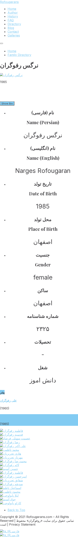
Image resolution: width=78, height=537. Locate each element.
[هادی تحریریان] (10, 453)
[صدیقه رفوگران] (11, 484)
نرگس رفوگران (9, 416)
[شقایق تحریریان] (11, 480)
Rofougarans (9, 2)
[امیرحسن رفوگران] (13, 476)
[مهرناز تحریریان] (11, 457)
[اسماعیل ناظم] (10, 488)
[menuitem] (12, 9)
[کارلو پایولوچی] (10, 503)
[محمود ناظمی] (10, 492)
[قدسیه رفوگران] (11, 434)
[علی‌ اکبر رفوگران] (13, 446)
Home (12, 51)
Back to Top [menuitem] (16, 510)
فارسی (14, 531)
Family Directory (19, 55)
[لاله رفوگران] (9, 465)
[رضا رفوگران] (10, 442)
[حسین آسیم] (9, 469)
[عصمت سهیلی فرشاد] (15, 438)
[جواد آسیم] (8, 499)
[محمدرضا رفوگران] (13, 461)
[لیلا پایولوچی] (9, 495)
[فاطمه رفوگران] (11, 431)
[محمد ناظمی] (9, 450)
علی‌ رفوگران (8, 400)
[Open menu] (1, 43)
